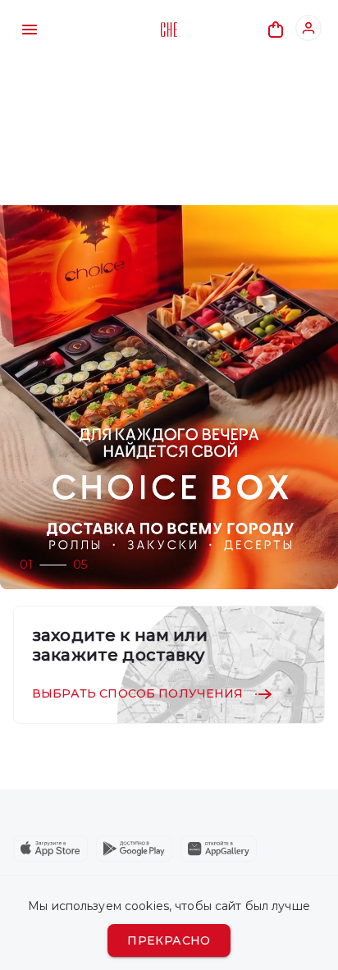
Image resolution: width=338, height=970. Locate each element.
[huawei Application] (218, 848)
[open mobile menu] (29, 29)
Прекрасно (169, 940)
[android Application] (134, 848)
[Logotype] (169, 29)
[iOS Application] (50, 848)
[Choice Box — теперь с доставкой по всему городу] (169, 397)
